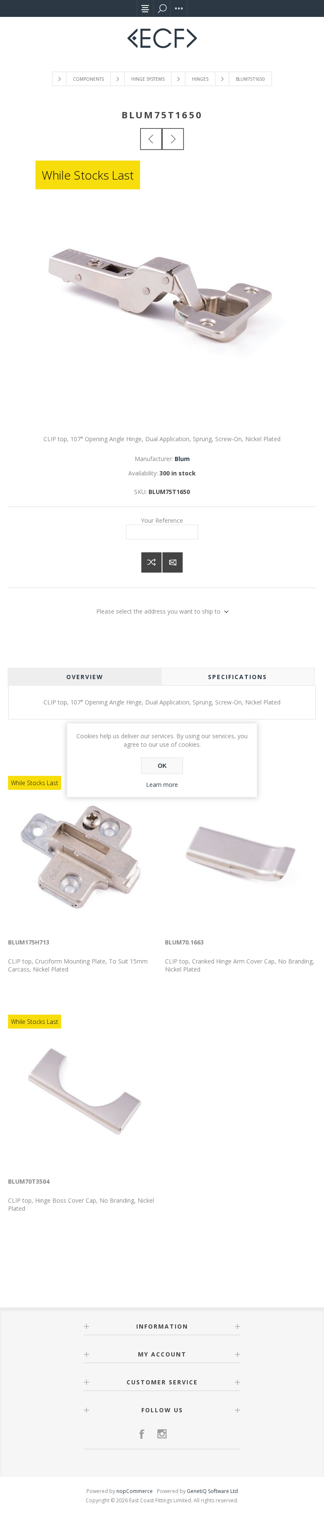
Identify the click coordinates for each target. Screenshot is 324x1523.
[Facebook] (141, 1433)
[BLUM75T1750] (173, 139)
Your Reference (162, 520)
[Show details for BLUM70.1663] (240, 854)
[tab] (85, 677)
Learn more (162, 785)
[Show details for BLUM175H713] (83, 854)
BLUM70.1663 (184, 942)
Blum (182, 459)
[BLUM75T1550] (151, 139)
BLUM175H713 (28, 942)
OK (162, 765)
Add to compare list (151, 562)
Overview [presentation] (84, 677)
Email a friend (172, 562)
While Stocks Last (88, 175)
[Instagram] (162, 1433)
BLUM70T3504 (28, 1181)
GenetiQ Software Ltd (212, 1491)
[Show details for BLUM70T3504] (83, 1093)
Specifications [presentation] (237, 677)
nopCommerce (134, 1491)
